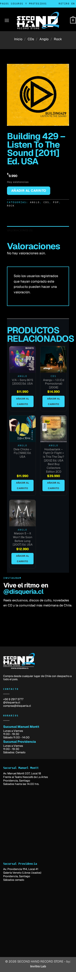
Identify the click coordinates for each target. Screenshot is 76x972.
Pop (56, 202)
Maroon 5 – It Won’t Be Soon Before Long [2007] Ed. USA (23, 539)
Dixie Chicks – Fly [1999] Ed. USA (22, 453)
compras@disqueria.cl (17, 706)
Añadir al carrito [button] (22, 401)
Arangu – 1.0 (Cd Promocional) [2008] (53, 383)
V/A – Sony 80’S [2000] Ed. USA (22, 382)
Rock (58, 39)
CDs (31, 39)
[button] (6, 20)
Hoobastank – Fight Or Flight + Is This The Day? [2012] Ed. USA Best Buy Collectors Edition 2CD (53, 460)
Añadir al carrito (28, 190)
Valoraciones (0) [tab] (20, 230)
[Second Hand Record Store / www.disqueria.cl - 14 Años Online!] (38, 20)
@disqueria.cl (23, 591)
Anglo (44, 39)
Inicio (18, 39)
